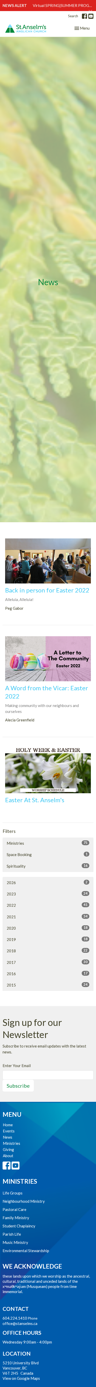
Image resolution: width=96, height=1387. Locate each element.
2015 (47, 984)
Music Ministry (15, 1242)
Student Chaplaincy (19, 1226)
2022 (47, 905)
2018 (47, 950)
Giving (8, 1149)
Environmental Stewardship (26, 1250)
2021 (47, 916)
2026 (47, 882)
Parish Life (12, 1234)
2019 (47, 939)
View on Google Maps (21, 1378)
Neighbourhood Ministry (24, 1201)
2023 (47, 893)
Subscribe (18, 1086)
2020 (47, 928)
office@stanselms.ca (20, 1323)
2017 (47, 962)
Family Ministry (16, 1217)
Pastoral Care (14, 1209)
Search (73, 16)
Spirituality (47, 865)
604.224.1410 (15, 1318)
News (7, 1137)
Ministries (47, 843)
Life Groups (13, 1193)
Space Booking (47, 854)
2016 (47, 973)
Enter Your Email (17, 1065)
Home (8, 1124)
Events (9, 1131)
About (8, 1155)
